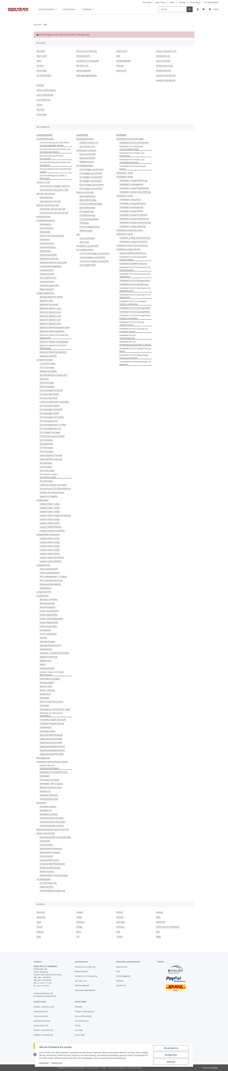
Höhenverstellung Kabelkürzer (132, 253)
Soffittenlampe (86, 230)
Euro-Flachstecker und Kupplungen (55, 837)
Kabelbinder (45, 251)
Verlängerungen (44, 879)
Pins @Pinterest (43, 99)
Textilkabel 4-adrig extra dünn (129, 230)
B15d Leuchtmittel (88, 154)
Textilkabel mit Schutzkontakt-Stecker (132, 167)
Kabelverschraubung (49, 258)
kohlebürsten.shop (164, 65)
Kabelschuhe (45, 660)
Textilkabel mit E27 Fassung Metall (134, 311)
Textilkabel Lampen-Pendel (128, 249)
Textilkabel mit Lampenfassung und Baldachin (135, 363)
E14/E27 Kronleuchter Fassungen (54, 401)
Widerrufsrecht (83, 56)
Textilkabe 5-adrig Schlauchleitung (134, 237)
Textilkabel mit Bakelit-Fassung (133, 263)
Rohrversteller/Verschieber (51, 701)
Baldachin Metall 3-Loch (50, 316)
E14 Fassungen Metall (49, 394)
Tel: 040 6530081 (211, 2)
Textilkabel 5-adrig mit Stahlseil (133, 241)
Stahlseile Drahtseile (49, 795)
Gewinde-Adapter (47, 641)
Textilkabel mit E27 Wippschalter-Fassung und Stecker (134, 356)
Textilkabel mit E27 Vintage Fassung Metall (135, 349)
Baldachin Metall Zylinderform (53, 352)
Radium (40, 931)
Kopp (39, 922)
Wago (158, 936)
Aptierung (44, 378)
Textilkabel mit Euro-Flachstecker (134, 142)
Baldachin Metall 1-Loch (50, 308)
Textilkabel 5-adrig (124, 234)
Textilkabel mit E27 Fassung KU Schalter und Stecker (133, 302)
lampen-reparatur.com (166, 51)
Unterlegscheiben (47, 731)
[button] (198, 9)
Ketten (43, 664)
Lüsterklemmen (46, 270)
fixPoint (119, 912)
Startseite (147, 2)
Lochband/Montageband (50, 266)
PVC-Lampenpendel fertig (51, 580)
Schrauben (44, 705)
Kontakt (182, 2)
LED (78, 234)
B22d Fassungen (47, 386)
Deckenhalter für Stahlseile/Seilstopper (49, 766)
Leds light (120, 922)
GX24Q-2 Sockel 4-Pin (89, 142)
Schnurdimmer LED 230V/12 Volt (54, 189)
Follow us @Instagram (46, 90)
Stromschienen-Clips (49, 799)
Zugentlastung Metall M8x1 (52, 754)
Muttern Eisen (46, 686)
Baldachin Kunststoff (49, 304)
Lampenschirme (44, 591)
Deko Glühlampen (87, 158)
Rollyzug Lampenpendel (50, 584)
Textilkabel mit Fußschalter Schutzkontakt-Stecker (131, 147)
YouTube (40, 109)
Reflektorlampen (87, 161)
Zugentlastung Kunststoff (51, 742)
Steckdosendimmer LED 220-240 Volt (53, 829)
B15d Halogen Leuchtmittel (91, 169)
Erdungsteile (45, 630)
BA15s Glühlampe (87, 196)
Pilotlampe (84, 223)
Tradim (119, 936)
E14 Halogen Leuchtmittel (91, 173)
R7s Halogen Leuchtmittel (91, 188)
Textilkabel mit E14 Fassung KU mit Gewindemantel (134, 268)
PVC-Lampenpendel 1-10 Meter (53, 576)
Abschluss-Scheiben (49, 599)
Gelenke (43, 637)
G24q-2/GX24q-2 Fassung (51, 459)
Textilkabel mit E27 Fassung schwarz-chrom (131, 323)
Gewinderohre (46, 649)
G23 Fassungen (46, 451)
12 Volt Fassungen (48, 363)
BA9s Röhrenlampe (88, 200)
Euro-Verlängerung (48, 883)
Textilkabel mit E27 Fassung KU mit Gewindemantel (134, 289)
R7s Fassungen (46, 481)
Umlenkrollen (46, 727)
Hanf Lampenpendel (49, 569)
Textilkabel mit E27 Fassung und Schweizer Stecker (133, 330)
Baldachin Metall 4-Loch (50, 319)
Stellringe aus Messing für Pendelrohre (51, 714)
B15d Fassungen (47, 382)
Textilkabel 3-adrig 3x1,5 (130, 199)
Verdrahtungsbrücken (49, 285)
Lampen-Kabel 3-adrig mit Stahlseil (55, 515)
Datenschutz (56, 1063)
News (172, 2)
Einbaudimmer (46, 197)
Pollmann (120, 926)
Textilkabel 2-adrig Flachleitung (133, 180)
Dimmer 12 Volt (43, 182)
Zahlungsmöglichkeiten (86, 75)
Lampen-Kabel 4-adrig (49, 519)
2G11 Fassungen (47, 367)
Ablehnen (171, 1062)
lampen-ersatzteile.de (165, 75)
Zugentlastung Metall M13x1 (52, 750)
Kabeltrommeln (46, 886)
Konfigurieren (171, 1055)
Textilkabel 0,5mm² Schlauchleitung (132, 245)
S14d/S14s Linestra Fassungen (53, 484)
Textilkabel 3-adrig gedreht (131, 207)
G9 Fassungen (46, 466)
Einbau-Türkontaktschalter (51, 618)
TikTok (39, 104)
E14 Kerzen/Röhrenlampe (91, 203)
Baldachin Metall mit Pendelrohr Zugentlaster (54, 336)
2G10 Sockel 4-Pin (87, 146)
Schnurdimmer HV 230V (50, 201)
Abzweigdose (45, 224)
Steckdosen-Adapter (49, 814)
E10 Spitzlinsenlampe (89, 219)
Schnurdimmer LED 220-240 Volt (54, 212)
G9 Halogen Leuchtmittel (90, 181)
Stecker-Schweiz (47, 871)
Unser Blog (195, 2)
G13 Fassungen (46, 447)
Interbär (120, 917)
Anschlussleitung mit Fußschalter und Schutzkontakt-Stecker (54, 144)
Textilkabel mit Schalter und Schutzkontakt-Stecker (131, 161)
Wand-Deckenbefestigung (51, 735)
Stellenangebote (83, 70)
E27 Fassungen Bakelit (49, 405)
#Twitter (40, 85)
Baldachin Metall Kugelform (52, 331)
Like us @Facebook (45, 95)
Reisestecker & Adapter (50, 852)
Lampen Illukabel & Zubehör (52, 530)
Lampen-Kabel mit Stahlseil (52, 557)
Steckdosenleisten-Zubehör (52, 825)
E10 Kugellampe (87, 211)
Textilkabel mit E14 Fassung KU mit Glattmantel (134, 275)
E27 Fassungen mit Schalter (52, 417)
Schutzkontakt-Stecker (49, 860)
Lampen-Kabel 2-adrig (49, 507)
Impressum (44, 1063)
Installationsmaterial (46, 220)
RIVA (118, 931)
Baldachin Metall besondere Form (55, 327)
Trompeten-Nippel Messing (52, 723)
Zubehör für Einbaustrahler (52, 492)
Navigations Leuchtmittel (87, 245)
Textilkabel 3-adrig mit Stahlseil (133, 215)
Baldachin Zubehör (48, 356)
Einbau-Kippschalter (49, 614)
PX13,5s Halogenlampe (89, 226)
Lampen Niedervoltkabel (50, 526)
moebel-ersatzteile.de (165, 80)
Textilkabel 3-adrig (124, 195)
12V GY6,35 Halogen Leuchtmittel (94, 261)
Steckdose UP (45, 810)
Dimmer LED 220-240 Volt (48, 205)
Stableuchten (45, 588)
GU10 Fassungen (47, 470)
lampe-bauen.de (163, 70)
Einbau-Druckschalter (49, 611)
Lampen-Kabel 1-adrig (49, 504)
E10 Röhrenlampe (87, 215)
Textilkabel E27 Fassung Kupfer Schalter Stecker (133, 258)
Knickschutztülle (47, 668)
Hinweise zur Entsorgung (87, 60)
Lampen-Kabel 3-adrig (49, 511)
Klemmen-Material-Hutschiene (53, 262)
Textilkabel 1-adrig (124, 172)
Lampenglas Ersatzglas (50, 678)
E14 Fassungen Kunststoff (51, 390)
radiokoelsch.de (163, 56)
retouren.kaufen (163, 60)
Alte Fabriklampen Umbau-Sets (53, 375)
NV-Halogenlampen (85, 249)
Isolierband (45, 239)
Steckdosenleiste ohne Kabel (52, 821)
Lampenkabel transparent (48, 534)
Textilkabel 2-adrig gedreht (131, 184)
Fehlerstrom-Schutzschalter (52, 235)
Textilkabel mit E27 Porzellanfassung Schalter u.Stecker (135, 343)
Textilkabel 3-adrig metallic (131, 211)
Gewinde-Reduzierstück (50, 645)
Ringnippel (44, 697)
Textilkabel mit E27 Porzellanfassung (127, 336)
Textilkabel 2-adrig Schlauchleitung (135, 192)
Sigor (39, 936)
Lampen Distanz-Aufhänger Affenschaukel (52, 673)
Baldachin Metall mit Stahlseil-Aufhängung (53, 346)
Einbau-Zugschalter (48, 626)
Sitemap (120, 65)
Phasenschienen (47, 274)
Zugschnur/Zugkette (49, 496)
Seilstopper (45, 776)
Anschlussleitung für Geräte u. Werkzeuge (53, 177)
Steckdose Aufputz (48, 806)
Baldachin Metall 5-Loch (50, 323)
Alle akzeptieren (171, 1048)
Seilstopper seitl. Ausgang (51, 783)
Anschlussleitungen (45, 138)
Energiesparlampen (85, 138)
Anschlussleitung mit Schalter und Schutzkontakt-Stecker (55, 150)
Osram (39, 926)
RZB (158, 931)
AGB (118, 56)
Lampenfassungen (45, 359)
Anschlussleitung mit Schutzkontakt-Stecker (56, 170)
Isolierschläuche (47, 243)
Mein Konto (161, 2)
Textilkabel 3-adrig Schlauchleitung (135, 222)
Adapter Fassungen (48, 371)
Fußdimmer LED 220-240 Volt (52, 209)
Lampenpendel (43, 565)
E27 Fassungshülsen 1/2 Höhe (53, 424)
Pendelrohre (45, 694)
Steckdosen (42, 802)
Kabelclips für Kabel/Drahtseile (53, 772)
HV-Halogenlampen (84, 165)
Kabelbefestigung (47, 247)
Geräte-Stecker (46, 844)
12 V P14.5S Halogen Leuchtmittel (94, 253)
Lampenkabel (42, 500)
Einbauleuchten (44, 216)
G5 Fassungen (46, 463)
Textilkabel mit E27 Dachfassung (133, 284)
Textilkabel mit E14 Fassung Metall (134, 280)
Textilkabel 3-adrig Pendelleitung (134, 218)
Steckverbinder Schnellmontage (54, 875)
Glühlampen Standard (86, 150)
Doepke (79, 912)
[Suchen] (190, 9)
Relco (78, 931)
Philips (79, 926)
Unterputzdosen (47, 281)
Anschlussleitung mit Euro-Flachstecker (52, 157)
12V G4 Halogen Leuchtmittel (92, 257)
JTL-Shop (214, 1068)
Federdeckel (45, 232)
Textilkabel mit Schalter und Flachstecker (131, 154)
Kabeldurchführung (48, 656)
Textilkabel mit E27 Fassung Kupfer (134, 308)
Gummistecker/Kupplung (51, 848)
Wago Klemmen (47, 289)
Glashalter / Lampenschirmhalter (54, 653)
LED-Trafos (84, 242)
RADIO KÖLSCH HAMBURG (167, 926)
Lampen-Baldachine (45, 293)
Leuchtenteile (43, 595)
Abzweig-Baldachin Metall (51, 296)
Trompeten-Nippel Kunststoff (53, 719)
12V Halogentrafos (88, 265)
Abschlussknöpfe (47, 603)
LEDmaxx (80, 922)
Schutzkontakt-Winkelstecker (52, 863)
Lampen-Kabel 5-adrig (49, 523)
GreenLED (41, 917)
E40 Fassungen (46, 440)
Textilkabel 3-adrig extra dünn (132, 203)
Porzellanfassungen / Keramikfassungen (49, 475)
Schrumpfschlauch (48, 277)
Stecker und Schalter (46, 833)
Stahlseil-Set (45, 791)
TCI (77, 936)
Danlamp (41, 912)
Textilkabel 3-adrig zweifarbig (132, 226)
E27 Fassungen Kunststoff (51, 409)
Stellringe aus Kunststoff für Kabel (55, 709)
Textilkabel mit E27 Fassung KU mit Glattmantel (134, 296)
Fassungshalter (46, 443)
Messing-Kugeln (47, 682)
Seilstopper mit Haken (49, 779)
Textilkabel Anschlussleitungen (130, 138)
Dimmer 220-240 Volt (46, 193)
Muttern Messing (47, 690)
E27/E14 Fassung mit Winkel (52, 436)
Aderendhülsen (46, 228)
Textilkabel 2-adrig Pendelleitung (134, 188)
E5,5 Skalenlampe (87, 207)
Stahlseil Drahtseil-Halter (51, 787)
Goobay (159, 912)
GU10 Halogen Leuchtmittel (92, 184)
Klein (158, 917)
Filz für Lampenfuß (48, 634)
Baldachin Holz (46, 300)
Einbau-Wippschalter (49, 622)
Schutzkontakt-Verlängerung (52, 890)
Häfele (79, 917)
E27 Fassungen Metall (49, 413)
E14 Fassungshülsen (49, 398)
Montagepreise (43, 758)
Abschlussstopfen (47, 607)
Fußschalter (45, 841)
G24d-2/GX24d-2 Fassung (51, 455)
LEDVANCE (160, 922)
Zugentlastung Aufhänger (51, 738)
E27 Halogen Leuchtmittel (91, 177)
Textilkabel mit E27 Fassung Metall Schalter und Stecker (134, 316)
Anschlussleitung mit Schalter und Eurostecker (55, 163)
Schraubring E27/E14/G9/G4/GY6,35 (55, 488)
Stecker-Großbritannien (50, 867)
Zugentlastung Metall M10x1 (52, 746)
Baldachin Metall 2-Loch (50, 312)
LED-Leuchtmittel (87, 238)
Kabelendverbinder (48, 254)
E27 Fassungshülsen (49, 421)
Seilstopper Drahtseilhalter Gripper (52, 761)
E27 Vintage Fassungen (50, 432)
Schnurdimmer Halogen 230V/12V (54, 186)
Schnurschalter (46, 856)
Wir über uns (82, 65)
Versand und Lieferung (86, 51)
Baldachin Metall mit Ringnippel (54, 341)
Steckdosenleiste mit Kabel (51, 818)
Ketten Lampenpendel (49, 572)
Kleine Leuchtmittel (85, 192)
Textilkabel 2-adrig (124, 176)
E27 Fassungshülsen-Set (50, 428)
